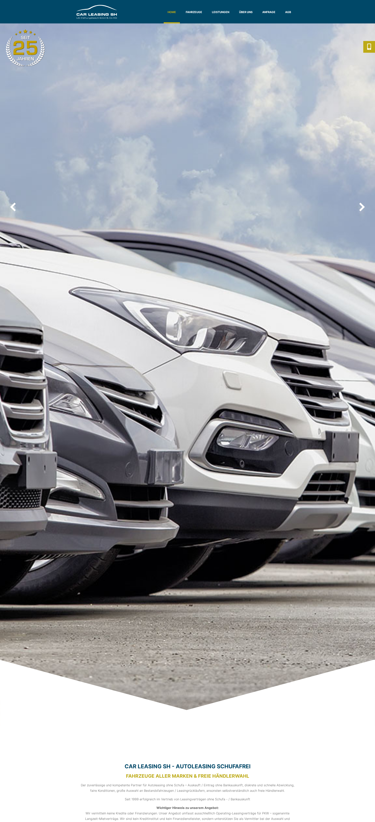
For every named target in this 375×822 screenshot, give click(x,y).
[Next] (361, 207)
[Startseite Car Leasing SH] (99, 11)
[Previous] (13, 207)
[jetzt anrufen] (369, 47)
